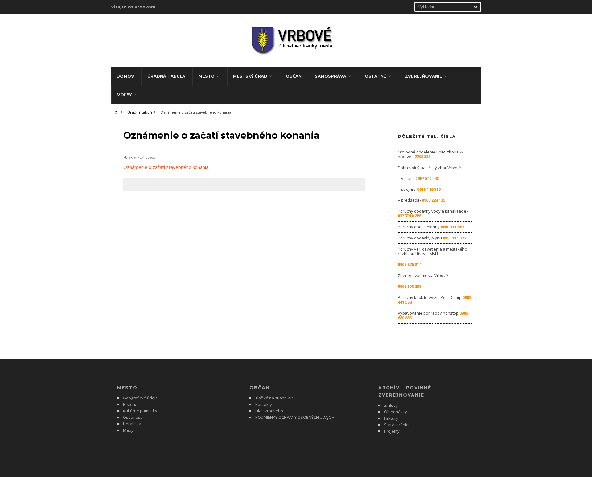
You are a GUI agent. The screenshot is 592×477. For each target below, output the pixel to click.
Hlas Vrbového (269, 411)
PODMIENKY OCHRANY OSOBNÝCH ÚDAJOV (294, 417)
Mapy (128, 430)
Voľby (124, 94)
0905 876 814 (409, 264)
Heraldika (132, 423)
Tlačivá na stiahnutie (274, 398)
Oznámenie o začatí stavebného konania (165, 167)
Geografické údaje (140, 398)
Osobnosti (132, 417)
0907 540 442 (427, 178)
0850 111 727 (454, 238)
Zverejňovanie (423, 76)
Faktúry (391, 418)
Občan (294, 76)
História (130, 404)
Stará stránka (397, 424)
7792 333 (422, 156)
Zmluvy (391, 405)
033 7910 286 (409, 215)
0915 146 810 (429, 189)
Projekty (392, 431)
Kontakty (263, 404)
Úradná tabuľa (166, 76)
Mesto (207, 76)
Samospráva (330, 76)
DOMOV (125, 76)
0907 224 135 (433, 200)
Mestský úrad (250, 76)
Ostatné (375, 76)
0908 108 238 (409, 286)
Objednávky (395, 411)
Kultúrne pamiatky (140, 411)
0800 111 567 (452, 227)
